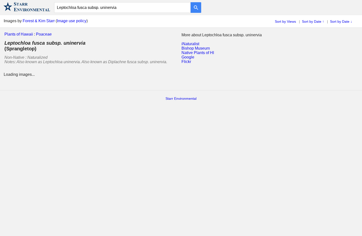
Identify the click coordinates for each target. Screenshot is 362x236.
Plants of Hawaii (18, 34)
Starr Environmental (181, 98)
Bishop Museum (195, 48)
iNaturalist (190, 44)
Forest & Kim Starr (39, 21)
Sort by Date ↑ (313, 21)
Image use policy (71, 21)
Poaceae (44, 34)
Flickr (186, 61)
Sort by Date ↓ (341, 21)
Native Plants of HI (197, 53)
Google (187, 57)
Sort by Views (285, 21)
